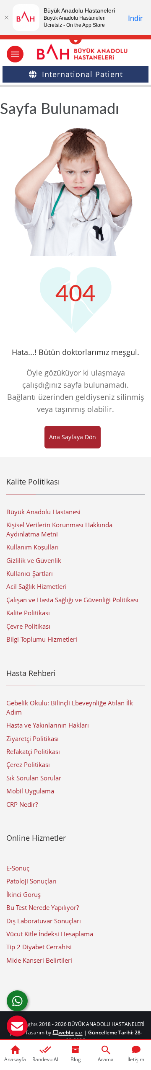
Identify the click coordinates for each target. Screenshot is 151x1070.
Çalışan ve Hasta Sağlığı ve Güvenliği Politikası (72, 600)
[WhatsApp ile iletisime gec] (17, 1000)
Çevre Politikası (28, 626)
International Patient (82, 74)
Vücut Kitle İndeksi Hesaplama (49, 934)
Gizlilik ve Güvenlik (33, 560)
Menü (15, 54)
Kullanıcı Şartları (29, 573)
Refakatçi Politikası (33, 751)
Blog (75, 1059)
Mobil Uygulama (30, 791)
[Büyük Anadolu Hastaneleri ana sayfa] (75, 51)
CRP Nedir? (22, 804)
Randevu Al (45, 1059)
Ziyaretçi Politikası (32, 738)
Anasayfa (15, 1059)
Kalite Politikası (28, 613)
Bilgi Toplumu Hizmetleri (41, 639)
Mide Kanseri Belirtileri (39, 960)
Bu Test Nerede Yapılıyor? (42, 907)
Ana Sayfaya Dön (72, 437)
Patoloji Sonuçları (31, 881)
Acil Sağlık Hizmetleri (36, 586)
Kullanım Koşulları (32, 547)
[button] (17, 1026)
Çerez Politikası (28, 764)
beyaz (71, 1032)
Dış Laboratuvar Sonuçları (43, 921)
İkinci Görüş (23, 894)
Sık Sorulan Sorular (33, 778)
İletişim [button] (136, 1059)
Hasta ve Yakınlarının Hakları (47, 725)
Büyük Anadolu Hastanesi (43, 512)
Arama (106, 1059)
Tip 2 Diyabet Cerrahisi (39, 947)
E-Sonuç (17, 868)
